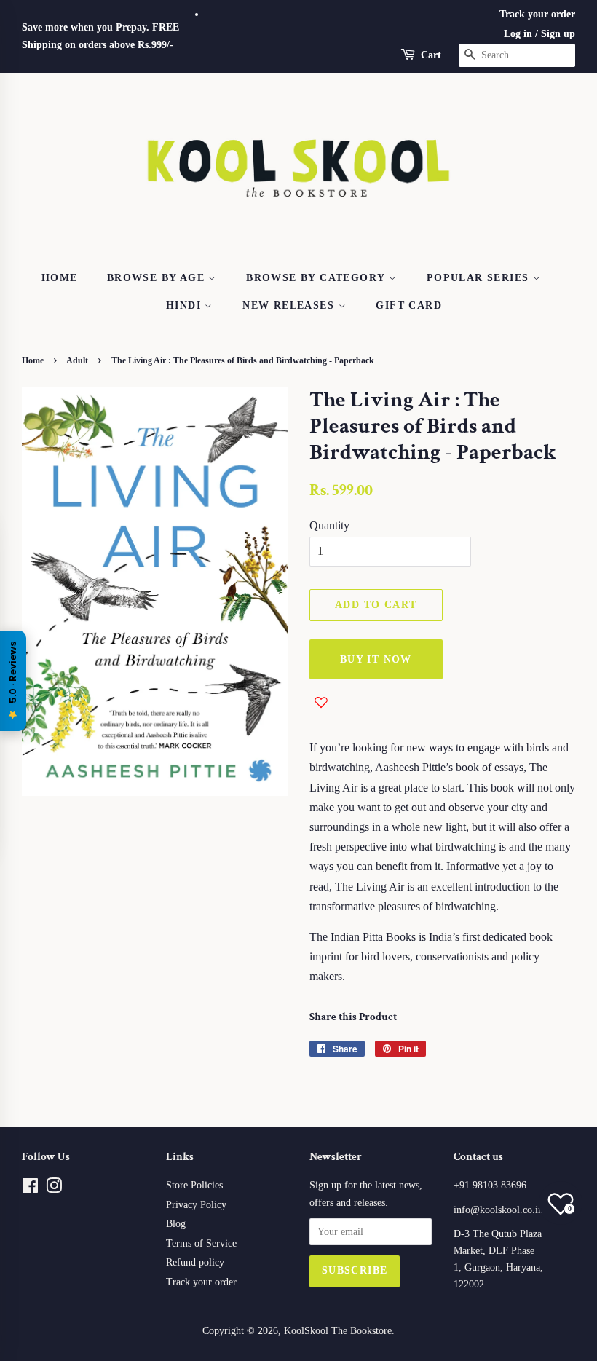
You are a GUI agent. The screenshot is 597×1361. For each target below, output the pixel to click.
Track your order (537, 14)
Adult (77, 360)
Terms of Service (201, 1243)
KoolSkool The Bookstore (338, 1330)
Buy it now (376, 659)
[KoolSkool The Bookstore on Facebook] (30, 1188)
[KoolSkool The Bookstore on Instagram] (54, 1188)
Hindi (185, 305)
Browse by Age (158, 277)
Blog (176, 1223)
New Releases (290, 305)
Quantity (329, 525)
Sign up (558, 33)
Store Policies (194, 1185)
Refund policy (195, 1262)
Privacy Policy (196, 1204)
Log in (518, 33)
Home (59, 277)
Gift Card (409, 305)
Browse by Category (317, 277)
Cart (431, 55)
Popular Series (480, 277)
